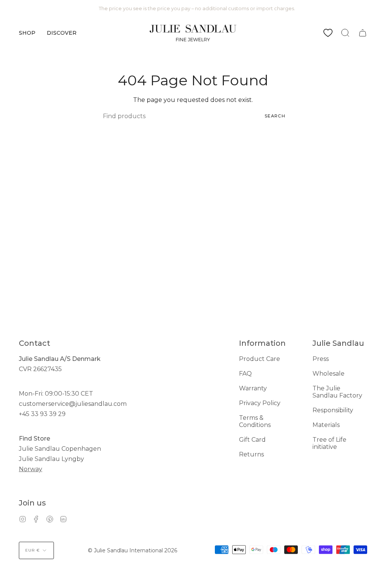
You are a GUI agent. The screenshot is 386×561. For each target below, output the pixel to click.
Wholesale (328, 373)
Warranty (253, 388)
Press (320, 358)
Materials (326, 424)
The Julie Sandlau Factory (337, 392)
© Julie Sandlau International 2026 (132, 550)
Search (275, 116)
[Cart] (362, 33)
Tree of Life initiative (329, 443)
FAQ (245, 373)
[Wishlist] (328, 33)
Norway (30, 469)
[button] (27, 33)
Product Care (259, 358)
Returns (251, 454)
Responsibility (332, 410)
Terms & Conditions (255, 421)
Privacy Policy (259, 403)
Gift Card (252, 439)
